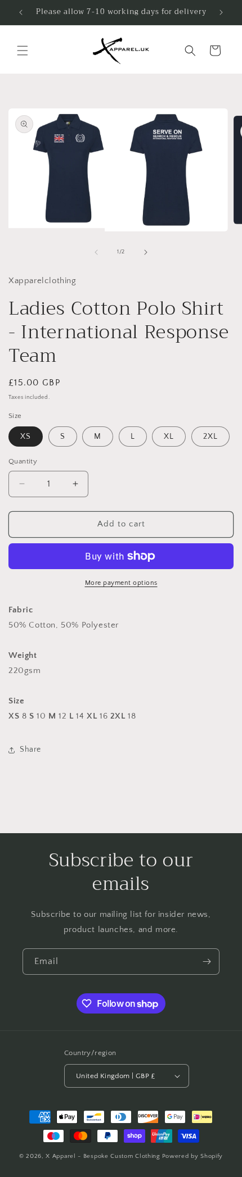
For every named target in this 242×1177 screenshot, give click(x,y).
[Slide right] (145, 252)
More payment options (121, 583)
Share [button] (30, 749)
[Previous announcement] (20, 12)
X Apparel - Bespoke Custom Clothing (103, 1156)
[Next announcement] (221, 12)
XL (169, 436)
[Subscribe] (206, 961)
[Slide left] (96, 252)
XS (25, 436)
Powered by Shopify (192, 1156)
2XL (210, 436)
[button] (22, 50)
